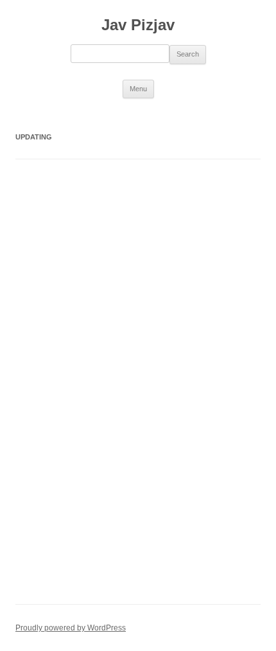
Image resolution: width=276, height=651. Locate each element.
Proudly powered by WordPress (70, 627)
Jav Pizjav (138, 24)
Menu (138, 89)
